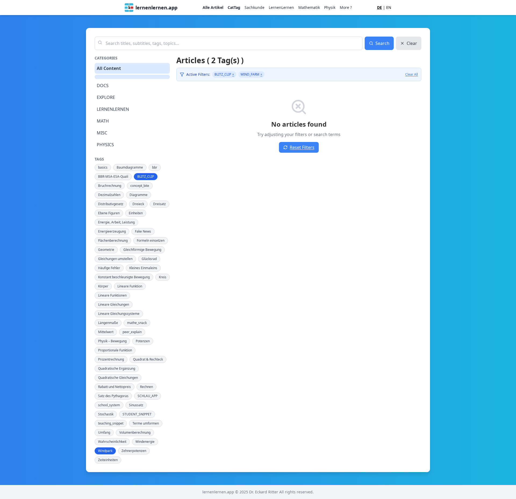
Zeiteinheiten (108, 460)
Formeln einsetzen (150, 240)
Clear (412, 43)
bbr (154, 167)
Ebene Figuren (109, 213)
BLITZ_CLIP (145, 176)
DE (379, 7)
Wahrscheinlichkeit (112, 441)
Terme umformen (145, 423)
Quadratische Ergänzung (116, 368)
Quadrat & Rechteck (148, 359)
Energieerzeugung (112, 231)
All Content (109, 68)
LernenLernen (281, 7)
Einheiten (136, 213)
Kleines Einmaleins (143, 268)
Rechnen (146, 386)
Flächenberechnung (113, 240)
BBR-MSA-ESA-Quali (113, 176)
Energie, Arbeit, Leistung (116, 222)
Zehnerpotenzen (133, 450)
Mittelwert (105, 332)
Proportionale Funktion (115, 350)
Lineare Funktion (129, 286)
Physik (329, 7)
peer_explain (132, 332)
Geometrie (106, 249)
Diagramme (139, 195)
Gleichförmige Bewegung (142, 249)
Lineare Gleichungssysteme (118, 313)
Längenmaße (108, 322)
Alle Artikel (213, 7)
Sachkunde (254, 7)
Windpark (105, 450)
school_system (109, 405)
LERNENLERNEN (113, 109)
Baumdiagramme (130, 167)
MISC (102, 133)
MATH (103, 121)
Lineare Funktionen (112, 295)
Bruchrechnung (109, 185)
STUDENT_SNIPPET (137, 414)
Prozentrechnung (111, 359)
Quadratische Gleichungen (118, 377)
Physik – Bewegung (112, 341)
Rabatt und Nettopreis (114, 386)
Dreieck (138, 204)
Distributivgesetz (110, 204)
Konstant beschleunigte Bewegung (124, 277)
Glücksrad (149, 258)
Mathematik (309, 7)
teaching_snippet (110, 423)
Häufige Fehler (109, 268)
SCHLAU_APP (147, 396)
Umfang (104, 432)
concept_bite (139, 185)
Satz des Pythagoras (113, 396)
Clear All (411, 74)
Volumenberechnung (134, 432)
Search (382, 43)
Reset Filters (302, 147)
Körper (103, 286)
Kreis (162, 277)
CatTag (234, 7)
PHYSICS (105, 145)
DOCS (103, 85)
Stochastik (105, 414)
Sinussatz (136, 405)
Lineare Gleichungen (113, 304)
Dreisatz (159, 204)
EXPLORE (106, 97)
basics (103, 167)
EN (388, 7)
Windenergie (145, 441)
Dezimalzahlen (109, 195)
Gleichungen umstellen (115, 258)
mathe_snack (137, 322)
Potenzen (143, 341)
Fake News (143, 231)
